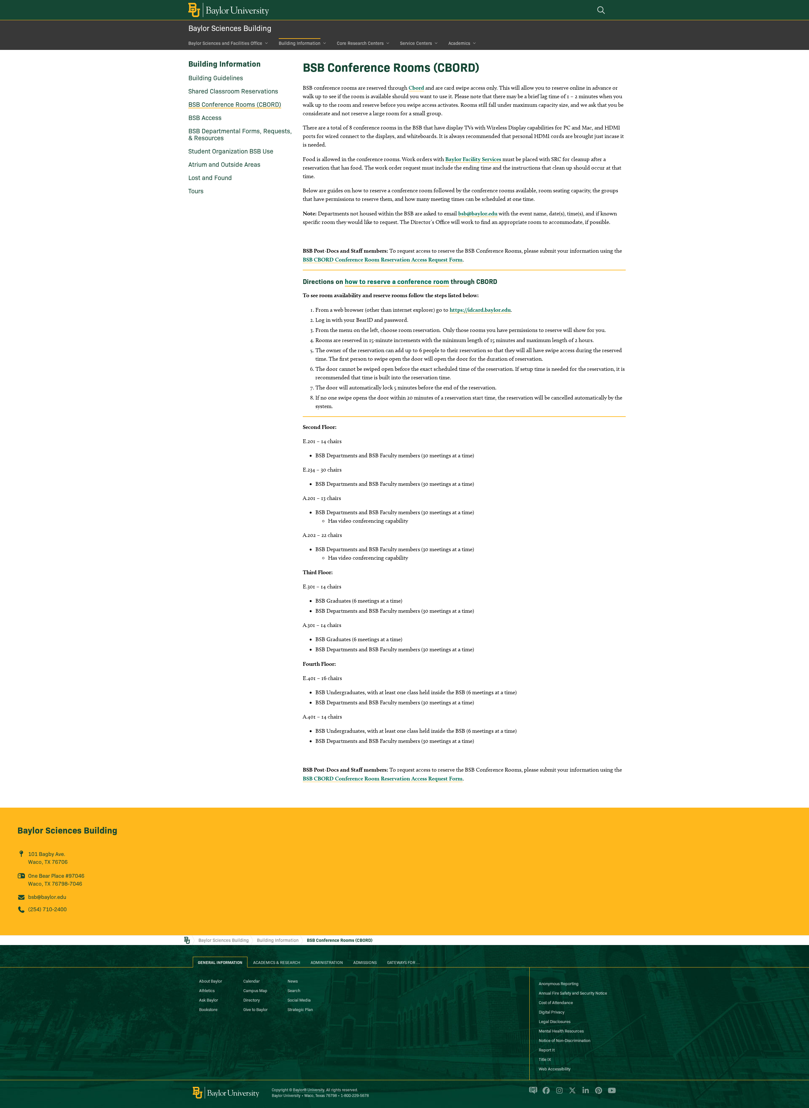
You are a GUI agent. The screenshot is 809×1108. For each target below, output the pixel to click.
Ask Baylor (208, 1000)
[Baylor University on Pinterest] (597, 1093)
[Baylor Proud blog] (532, 1093)
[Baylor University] (227, 10)
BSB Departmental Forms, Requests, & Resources (240, 134)
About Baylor (210, 981)
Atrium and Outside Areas (224, 164)
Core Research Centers (360, 43)
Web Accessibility (554, 1068)
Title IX (545, 1059)
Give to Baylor (255, 1009)
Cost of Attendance (556, 1002)
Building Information (299, 43)
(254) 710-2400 (47, 908)
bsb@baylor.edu (477, 213)
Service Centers (416, 43)
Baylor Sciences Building (229, 27)
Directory (251, 1000)
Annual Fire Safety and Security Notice (573, 993)
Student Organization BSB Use (230, 150)
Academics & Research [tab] (276, 962)
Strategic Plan (300, 1009)
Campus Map (255, 990)
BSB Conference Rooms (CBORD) (234, 103)
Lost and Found (210, 177)
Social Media (299, 1000)
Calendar (251, 981)
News (293, 981)
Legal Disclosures (554, 1021)
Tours (196, 190)
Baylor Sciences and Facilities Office (225, 43)
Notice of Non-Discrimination (564, 1040)
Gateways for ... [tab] (403, 962)
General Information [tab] (220, 962)
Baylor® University (308, 1089)
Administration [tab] (327, 962)
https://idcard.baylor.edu (480, 309)
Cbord (416, 87)
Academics (459, 43)
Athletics (207, 990)
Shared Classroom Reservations (233, 90)
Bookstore (208, 1009)
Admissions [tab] (365, 962)
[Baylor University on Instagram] (558, 1093)
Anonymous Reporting (559, 983)
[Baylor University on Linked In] (584, 1093)
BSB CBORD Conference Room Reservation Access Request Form (383, 259)
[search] (602, 10)
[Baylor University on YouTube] (610, 1093)
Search (294, 990)
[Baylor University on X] (571, 1093)
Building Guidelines (215, 77)
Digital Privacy (551, 1012)
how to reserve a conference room (397, 281)
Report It (547, 1049)
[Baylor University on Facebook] (544, 1093)
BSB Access (205, 117)
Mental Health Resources (561, 1030)
